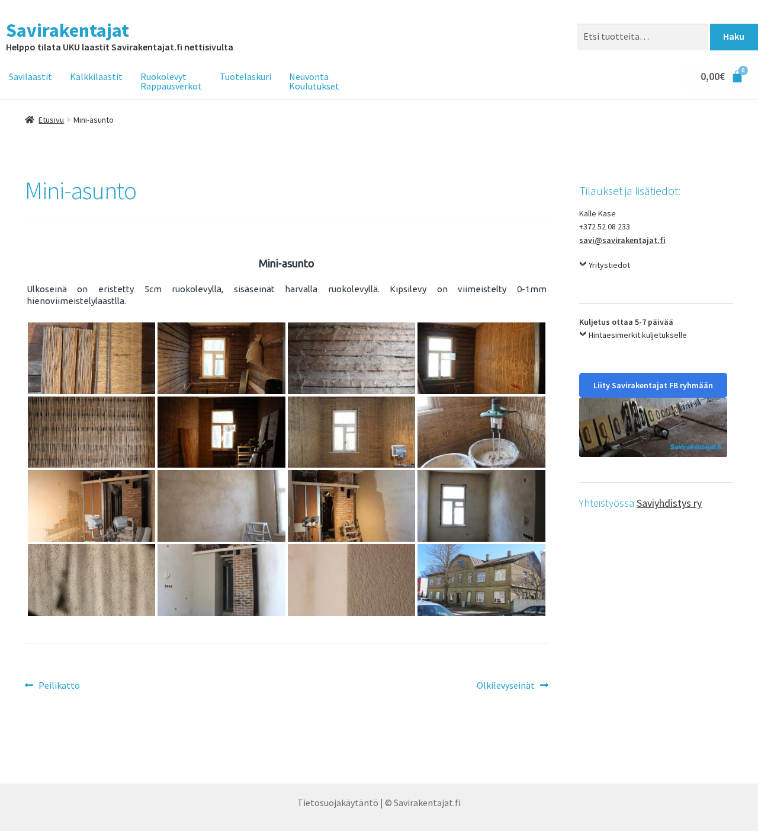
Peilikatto (59, 684)
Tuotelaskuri (245, 76)
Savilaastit (30, 76)
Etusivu (51, 119)
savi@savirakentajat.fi (622, 240)
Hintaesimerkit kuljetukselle (638, 335)
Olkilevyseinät (506, 684)
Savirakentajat (67, 30)
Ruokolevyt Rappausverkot (171, 81)
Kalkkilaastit (96, 76)
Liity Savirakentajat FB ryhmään (653, 385)
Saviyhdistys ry (669, 503)
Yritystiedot (609, 265)
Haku (733, 36)
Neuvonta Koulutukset (314, 81)
